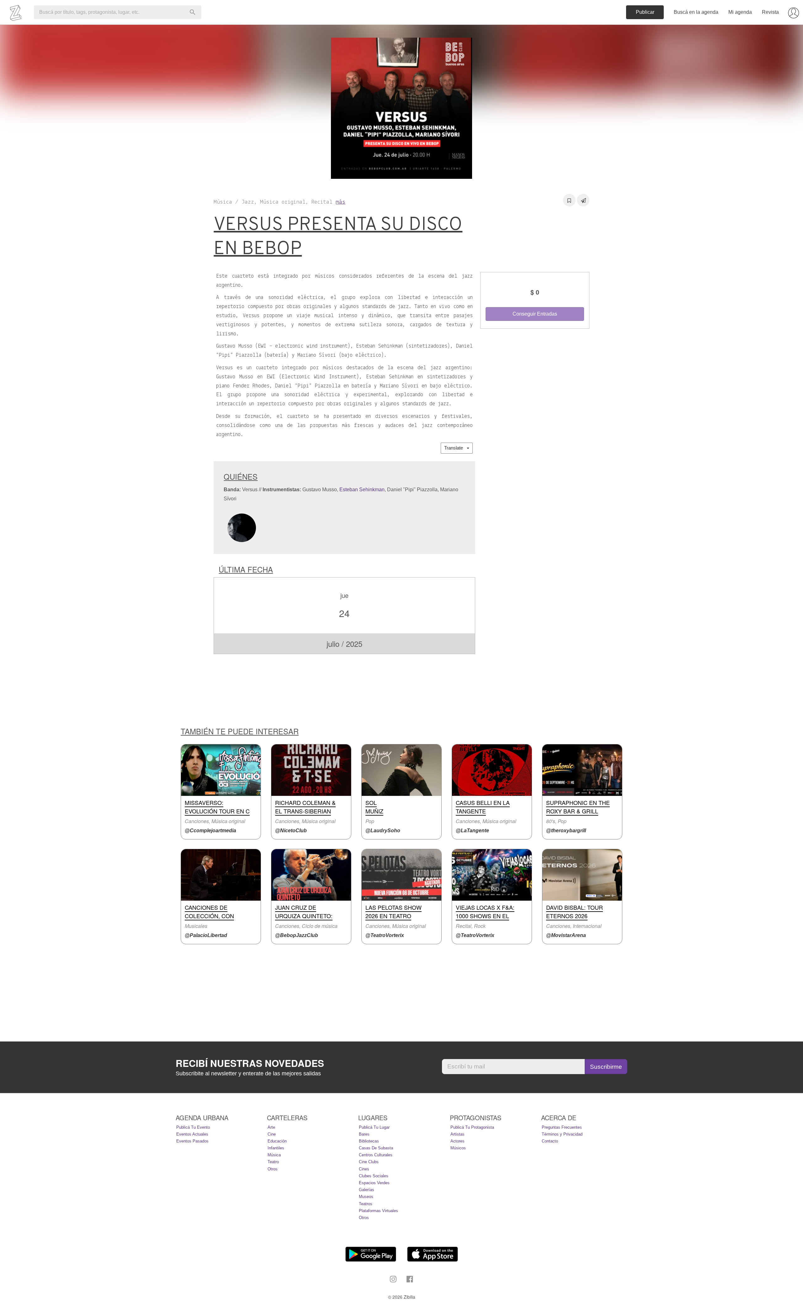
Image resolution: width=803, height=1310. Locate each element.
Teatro (273, 1161)
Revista (770, 12)
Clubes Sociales (373, 1176)
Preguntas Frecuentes (562, 1127)
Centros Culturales (375, 1155)
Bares (364, 1134)
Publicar (645, 12)
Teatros (365, 1203)
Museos (366, 1196)
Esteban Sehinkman (362, 489)
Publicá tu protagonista (472, 1127)
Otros (273, 1169)
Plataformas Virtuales (378, 1210)
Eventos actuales (192, 1134)
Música (274, 1155)
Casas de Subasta (376, 1148)
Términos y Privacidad (562, 1134)
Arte (271, 1127)
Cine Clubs (369, 1161)
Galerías (366, 1189)
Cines (364, 1169)
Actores (457, 1141)
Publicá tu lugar (374, 1127)
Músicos (458, 1148)
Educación (277, 1141)
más (340, 202)
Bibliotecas (369, 1141)
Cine (272, 1134)
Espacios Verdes (374, 1182)
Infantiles (276, 1148)
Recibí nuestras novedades (250, 1063)
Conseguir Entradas (535, 314)
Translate (455, 447)
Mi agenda (740, 12)
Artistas (457, 1134)
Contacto (550, 1141)
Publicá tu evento (193, 1127)
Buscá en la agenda (696, 12)
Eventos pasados (192, 1141)
